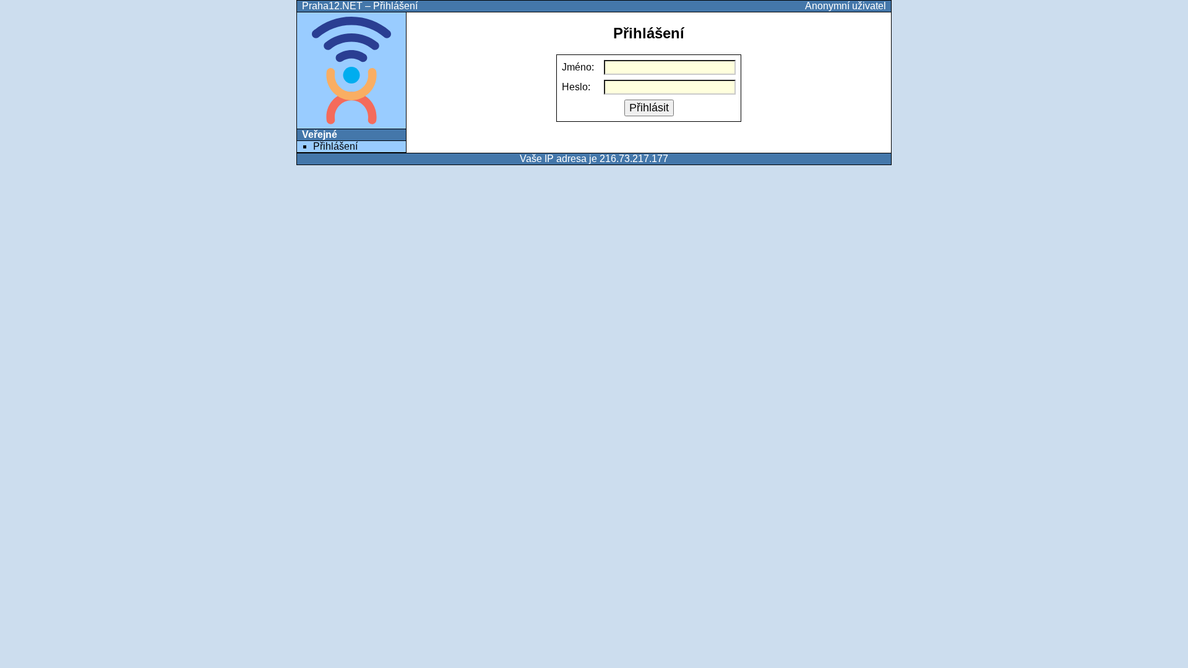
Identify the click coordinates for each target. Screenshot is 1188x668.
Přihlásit (649, 107)
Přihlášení (335, 146)
